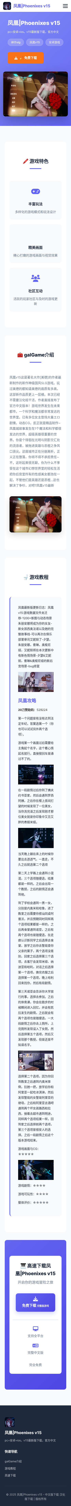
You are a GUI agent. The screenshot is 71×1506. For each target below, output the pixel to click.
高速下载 (10, 1475)
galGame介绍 (13, 1461)
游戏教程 (10, 1468)
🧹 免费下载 (28, 58)
